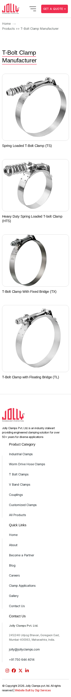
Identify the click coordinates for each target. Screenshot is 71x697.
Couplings (16, 495)
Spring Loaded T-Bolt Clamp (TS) (27, 146)
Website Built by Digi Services (33, 690)
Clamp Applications (22, 585)
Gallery (14, 596)
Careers (14, 575)
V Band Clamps (19, 484)
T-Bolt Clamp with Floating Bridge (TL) (30, 377)
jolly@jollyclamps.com (24, 649)
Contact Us (17, 606)
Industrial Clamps (21, 454)
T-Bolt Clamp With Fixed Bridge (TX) (29, 291)
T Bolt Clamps (19, 474)
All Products (17, 515)
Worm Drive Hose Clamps (27, 464)
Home (6, 23)
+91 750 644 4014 (21, 659)
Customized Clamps (23, 505)
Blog (12, 565)
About (13, 545)
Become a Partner (21, 555)
